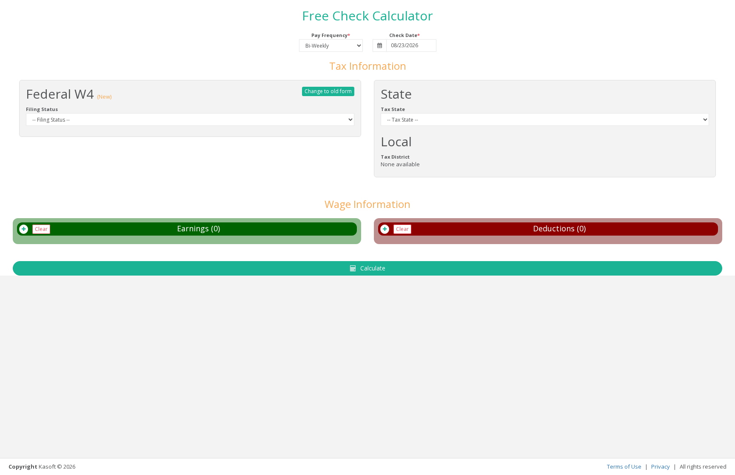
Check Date (403, 35)
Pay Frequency (329, 35)
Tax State (393, 109)
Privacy (660, 466)
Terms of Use (624, 466)
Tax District (395, 157)
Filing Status (42, 109)
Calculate (372, 268)
